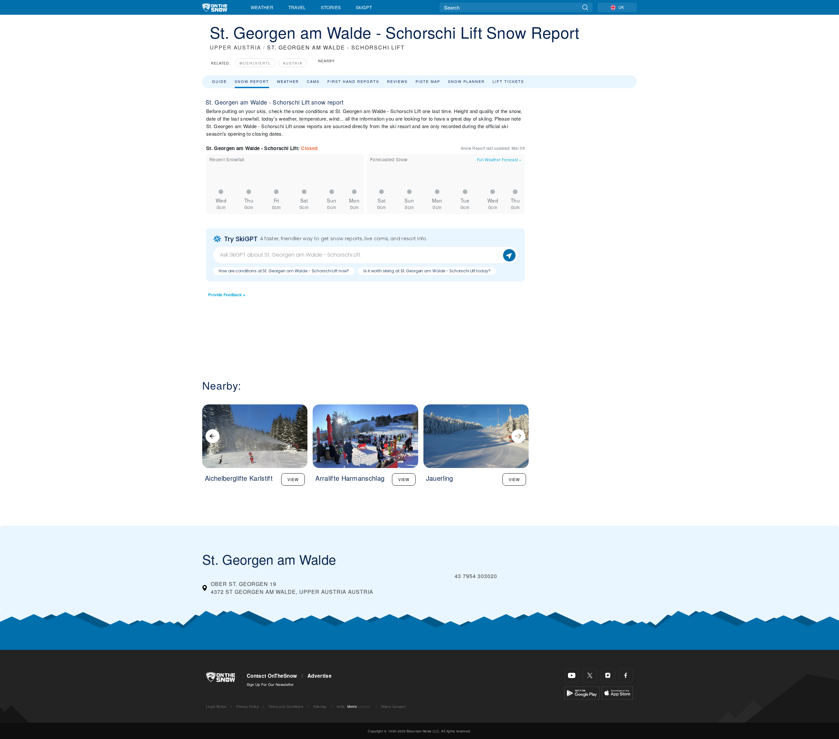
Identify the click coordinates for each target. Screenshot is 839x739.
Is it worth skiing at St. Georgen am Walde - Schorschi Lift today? (426, 271)
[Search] (585, 7)
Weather (262, 7)
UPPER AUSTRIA (235, 47)
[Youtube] (572, 675)
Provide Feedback (225, 295)
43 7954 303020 (476, 576)
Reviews (397, 81)
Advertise (319, 675)
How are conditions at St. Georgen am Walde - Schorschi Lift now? (284, 271)
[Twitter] (590, 675)
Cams (313, 81)
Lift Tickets (508, 81)
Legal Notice (216, 706)
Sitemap (319, 706)
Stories (331, 7)
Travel (297, 7)
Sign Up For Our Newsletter (270, 684)
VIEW (293, 479)
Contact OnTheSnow (272, 675)
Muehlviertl (255, 63)
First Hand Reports (353, 81)
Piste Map (428, 81)
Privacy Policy (247, 706)
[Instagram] (608, 675)
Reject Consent (393, 706)
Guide (219, 81)
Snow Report (252, 81)
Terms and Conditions (285, 706)
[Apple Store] (617, 692)
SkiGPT (364, 7)
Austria (292, 63)
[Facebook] (626, 675)
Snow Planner (466, 81)
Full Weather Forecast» (499, 159)
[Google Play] (581, 692)
